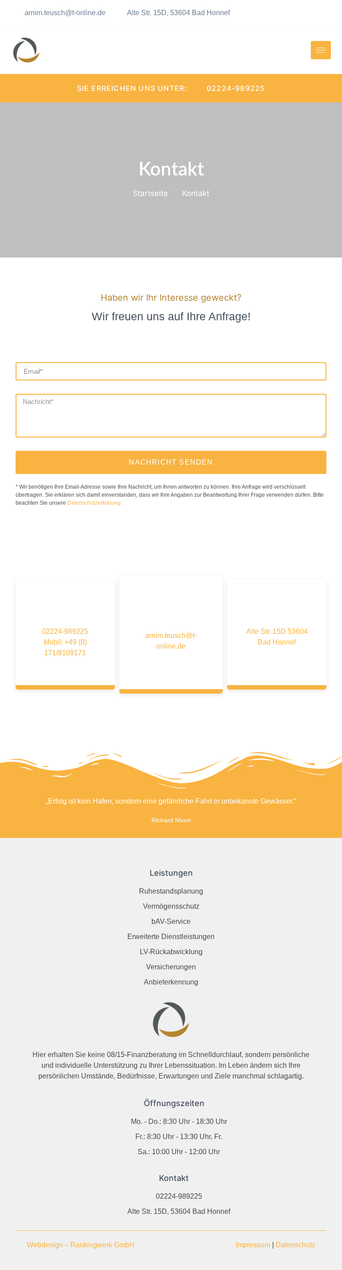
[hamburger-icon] (321, 50)
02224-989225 (65, 631)
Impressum (253, 1245)
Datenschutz (295, 1245)
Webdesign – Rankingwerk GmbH (80, 1245)
